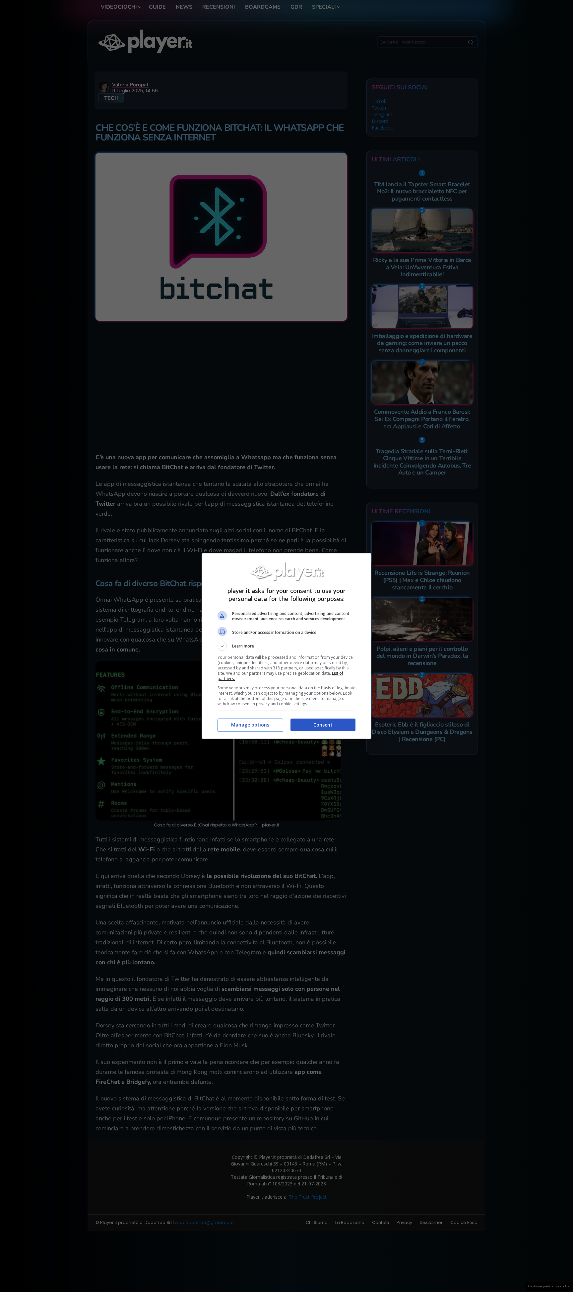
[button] (286, 646)
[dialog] (286, 646)
